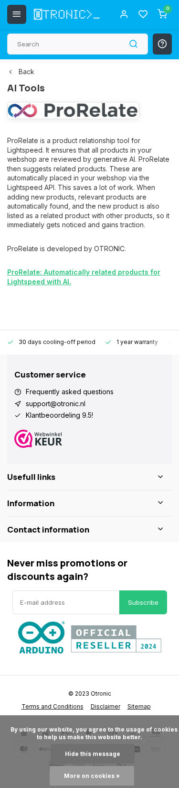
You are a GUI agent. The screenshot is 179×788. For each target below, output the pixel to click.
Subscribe (143, 602)
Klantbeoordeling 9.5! (59, 415)
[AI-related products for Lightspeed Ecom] (73, 116)
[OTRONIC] (66, 14)
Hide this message (92, 753)
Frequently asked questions (70, 392)
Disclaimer (105, 706)
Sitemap (139, 706)
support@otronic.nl (55, 404)
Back (26, 71)
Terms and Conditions (52, 706)
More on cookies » (92, 775)
